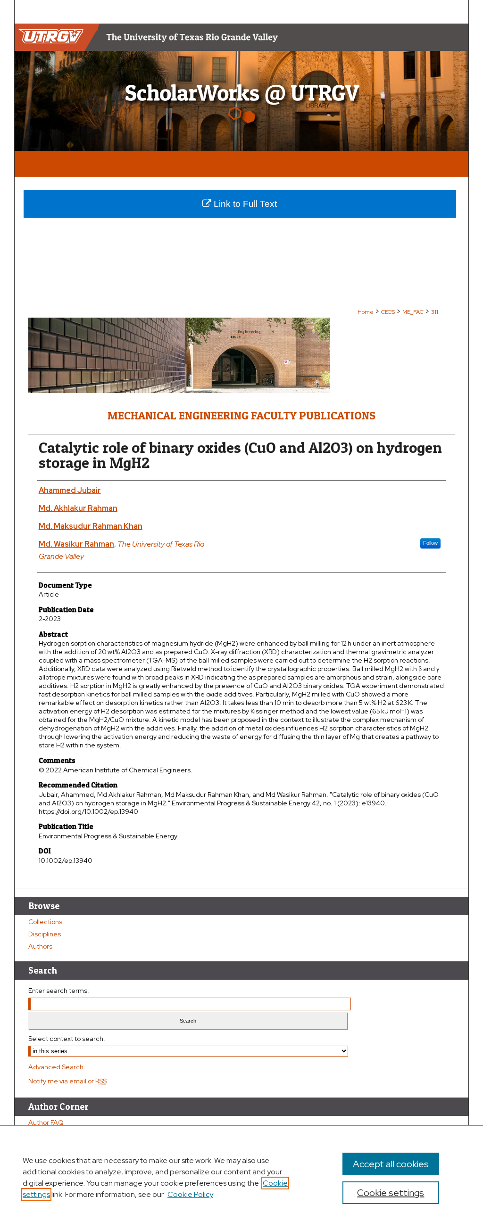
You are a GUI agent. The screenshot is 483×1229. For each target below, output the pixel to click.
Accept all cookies (391, 1164)
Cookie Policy (190, 1194)
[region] (241, 1177)
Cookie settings (390, 1193)
